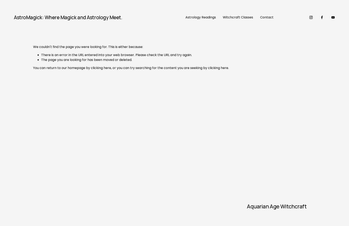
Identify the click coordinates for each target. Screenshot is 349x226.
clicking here (101, 68)
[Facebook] (322, 17)
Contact (266, 17)
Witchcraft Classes (238, 17)
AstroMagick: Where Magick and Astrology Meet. (68, 17)
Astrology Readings (200, 17)
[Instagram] (311, 17)
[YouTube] (333, 17)
